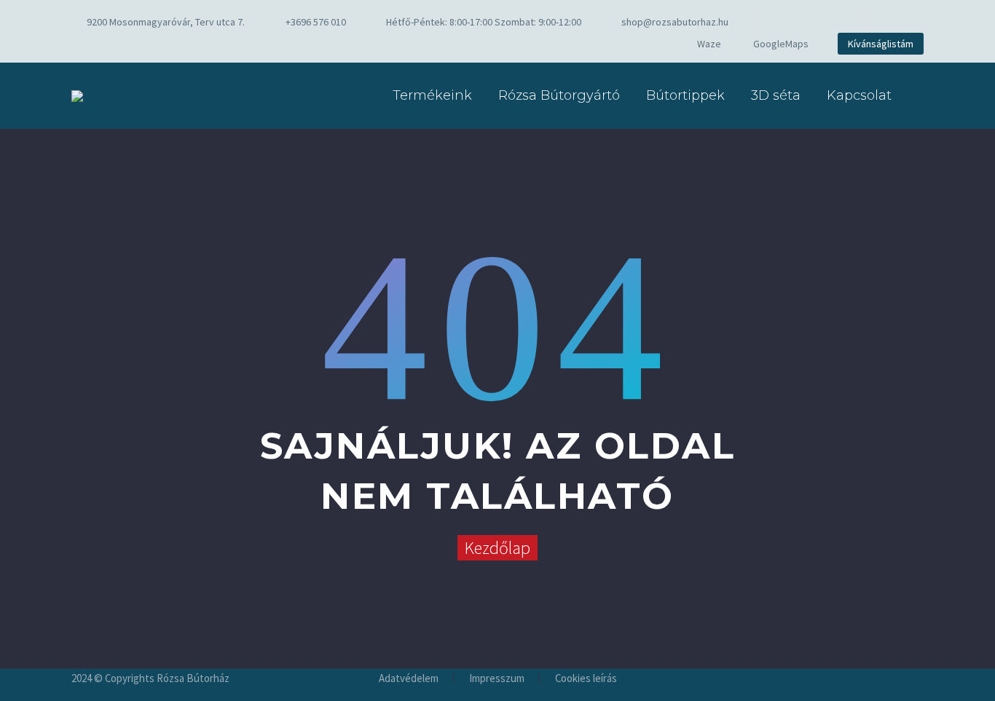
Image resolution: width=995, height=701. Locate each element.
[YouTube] (830, 22)
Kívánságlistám (880, 43)
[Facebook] (787, 22)
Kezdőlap (497, 547)
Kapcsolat (859, 95)
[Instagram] (808, 22)
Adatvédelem (408, 678)
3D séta (776, 95)
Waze (709, 43)
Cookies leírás (586, 678)
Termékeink (432, 95)
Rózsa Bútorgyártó (559, 95)
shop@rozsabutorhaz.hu (674, 21)
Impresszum (496, 678)
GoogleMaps (781, 43)
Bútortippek (685, 95)
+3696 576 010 (316, 21)
